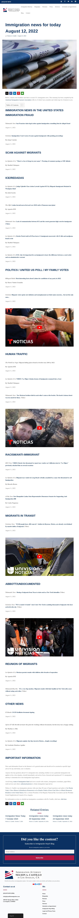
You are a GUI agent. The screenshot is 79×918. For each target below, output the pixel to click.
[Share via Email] (22, 93)
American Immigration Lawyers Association (18, 100)
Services (57, 6)
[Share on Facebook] (10, 93)
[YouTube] (61, 1)
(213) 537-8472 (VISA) (8, 893)
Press (51, 6)
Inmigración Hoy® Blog (48, 908)
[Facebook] (64, 1)
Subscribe (39, 858)
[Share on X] (6, 93)
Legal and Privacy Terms (48, 911)
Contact (28, 13)
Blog (22, 13)
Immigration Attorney (26, 6)
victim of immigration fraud (21, 781)
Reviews (44, 6)
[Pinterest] (75, 1)
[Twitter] (68, 1)
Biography (37, 6)
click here (64, 799)
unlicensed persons (26, 784)
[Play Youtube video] (39, 327)
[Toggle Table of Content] (21, 105)
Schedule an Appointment (69, 6)
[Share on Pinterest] (18, 93)
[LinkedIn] (71, 1)
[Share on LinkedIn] (14, 93)
